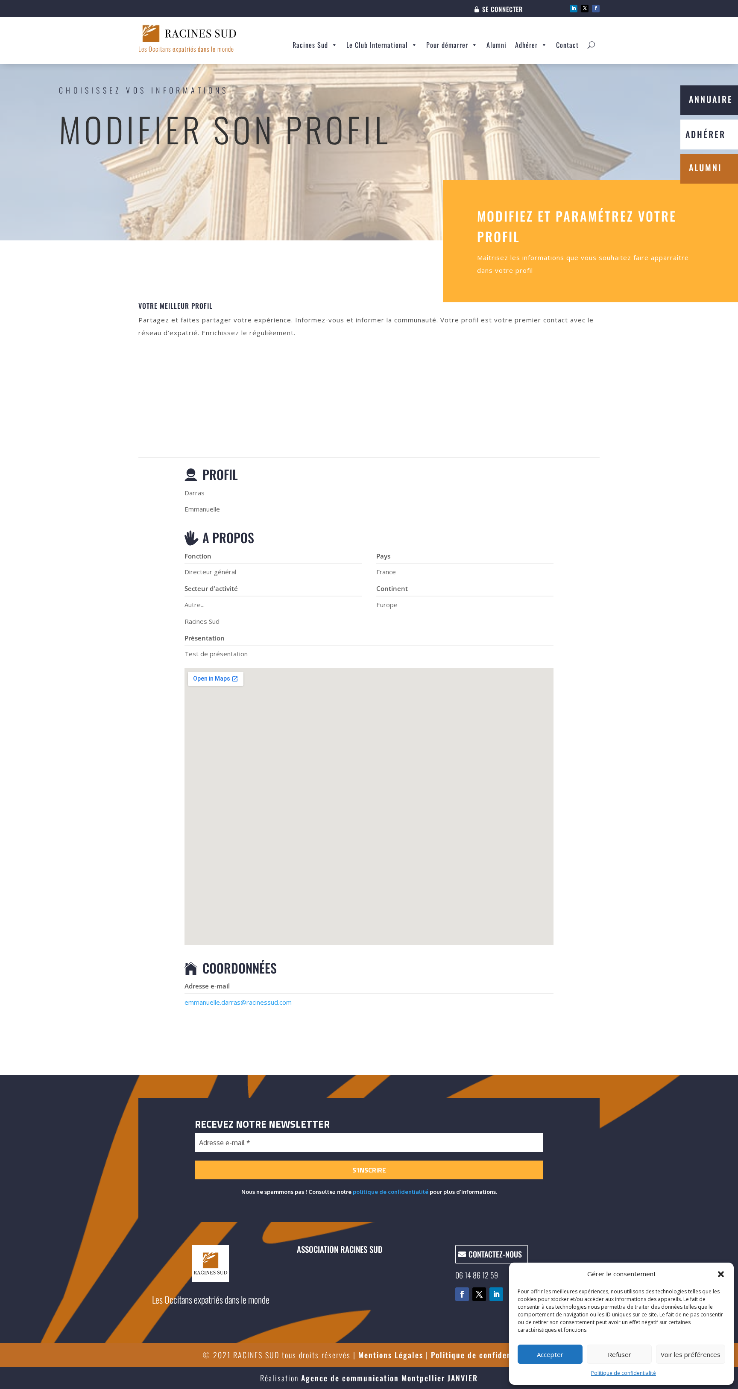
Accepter (550, 1354)
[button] (721, 1274)
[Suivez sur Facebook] (596, 8)
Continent (392, 588)
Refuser (619, 1354)
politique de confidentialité (390, 1191)
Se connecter (502, 10)
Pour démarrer (447, 45)
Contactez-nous (495, 1254)
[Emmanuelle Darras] (369, 402)
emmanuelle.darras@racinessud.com (238, 1002)
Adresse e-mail (207, 986)
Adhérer (526, 45)
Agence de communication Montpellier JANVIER (389, 1377)
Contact (567, 45)
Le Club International (377, 45)
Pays (383, 556)
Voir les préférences (690, 1354)
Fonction (197, 556)
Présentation (204, 638)
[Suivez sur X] (585, 8)
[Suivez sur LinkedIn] (573, 8)
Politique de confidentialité (623, 1373)
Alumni (496, 45)
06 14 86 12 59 (476, 1275)
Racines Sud (310, 45)
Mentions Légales (390, 1354)
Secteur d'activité (211, 588)
